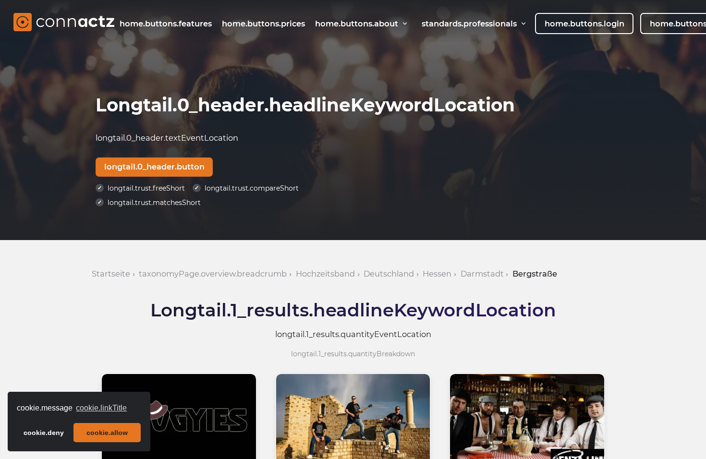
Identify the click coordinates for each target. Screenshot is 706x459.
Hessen (437, 273)
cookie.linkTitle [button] (101, 408)
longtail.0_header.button (154, 166)
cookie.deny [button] (44, 432)
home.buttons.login (584, 23)
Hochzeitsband (325, 273)
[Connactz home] (63, 23)
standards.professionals (469, 23)
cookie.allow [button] (107, 432)
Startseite (111, 273)
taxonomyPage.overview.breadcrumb (213, 273)
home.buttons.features (166, 23)
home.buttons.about (356, 23)
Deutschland (389, 273)
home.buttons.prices (263, 23)
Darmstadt (482, 273)
